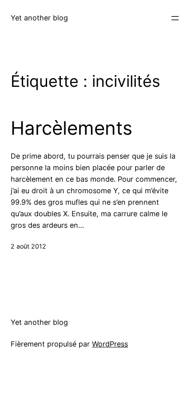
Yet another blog (39, 17)
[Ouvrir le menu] (175, 18)
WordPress (110, 343)
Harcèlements (71, 128)
